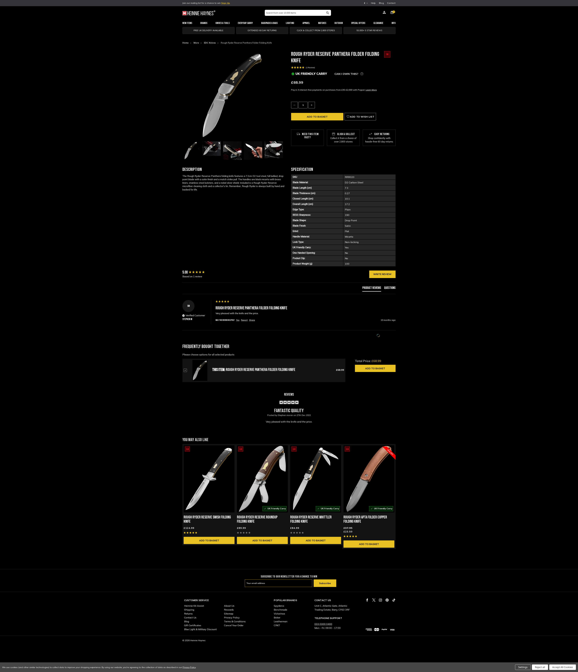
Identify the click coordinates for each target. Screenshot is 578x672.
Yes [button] (237, 320)
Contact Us (190, 617)
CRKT (277, 625)
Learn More (371, 90)
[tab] (371, 289)
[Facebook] (367, 600)
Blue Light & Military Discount (200, 629)
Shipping (189, 609)
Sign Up (225, 3)
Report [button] (244, 320)
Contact (391, 3)
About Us (229, 605)
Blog (381, 3)
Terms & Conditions (235, 621)
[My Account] (384, 12)
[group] (198, 272)
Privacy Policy (232, 617)
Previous (199, 148)
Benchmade (280, 609)
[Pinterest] (387, 600)
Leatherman (280, 621)
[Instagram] (380, 600)
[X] (373, 600)
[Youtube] (393, 600)
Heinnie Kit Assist (194, 605)
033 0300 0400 (323, 623)
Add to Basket (375, 368)
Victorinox (279, 613)
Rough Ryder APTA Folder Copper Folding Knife (365, 519)
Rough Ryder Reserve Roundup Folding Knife (257, 519)
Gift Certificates (192, 625)
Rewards (229, 609)
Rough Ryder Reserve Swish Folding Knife (207, 519)
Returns (188, 613)
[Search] (327, 13)
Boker (277, 617)
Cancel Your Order (233, 625)
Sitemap (228, 613)
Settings (523, 667)
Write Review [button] (382, 274)
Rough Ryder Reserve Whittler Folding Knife (311, 519)
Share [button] (252, 320)
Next (265, 148)
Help (373, 3)
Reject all (540, 667)
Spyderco (279, 605)
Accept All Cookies (562, 667)
